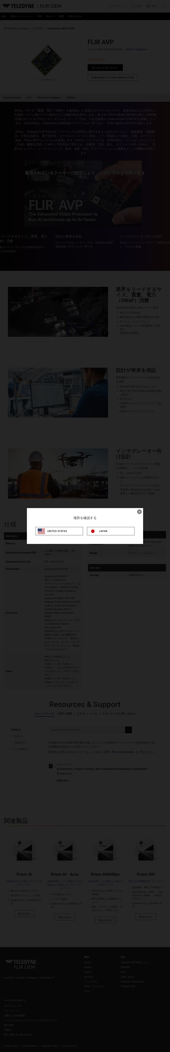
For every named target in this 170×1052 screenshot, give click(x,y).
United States (57, 531)
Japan (103, 531)
